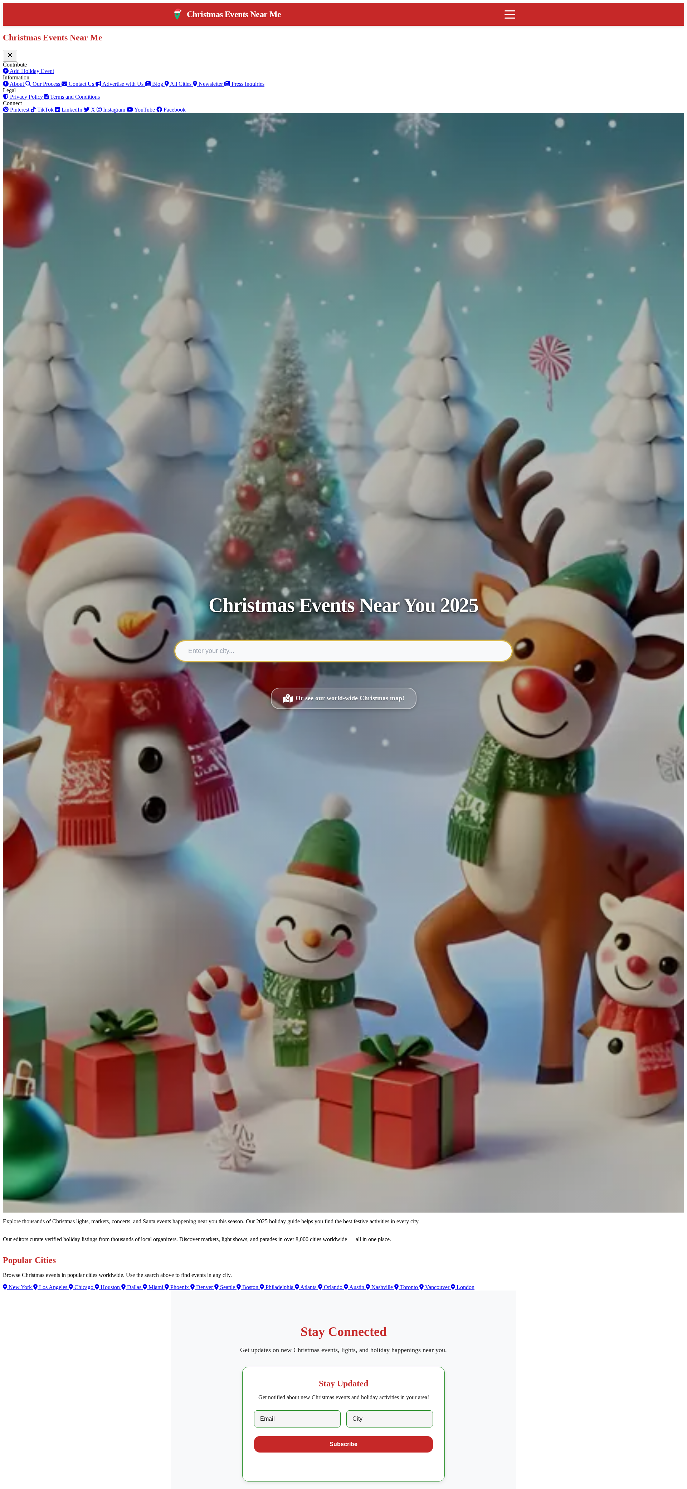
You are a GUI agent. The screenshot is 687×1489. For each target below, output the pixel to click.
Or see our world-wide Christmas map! (350, 698)
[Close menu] (10, 56)
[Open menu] (510, 14)
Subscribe (343, 1444)
